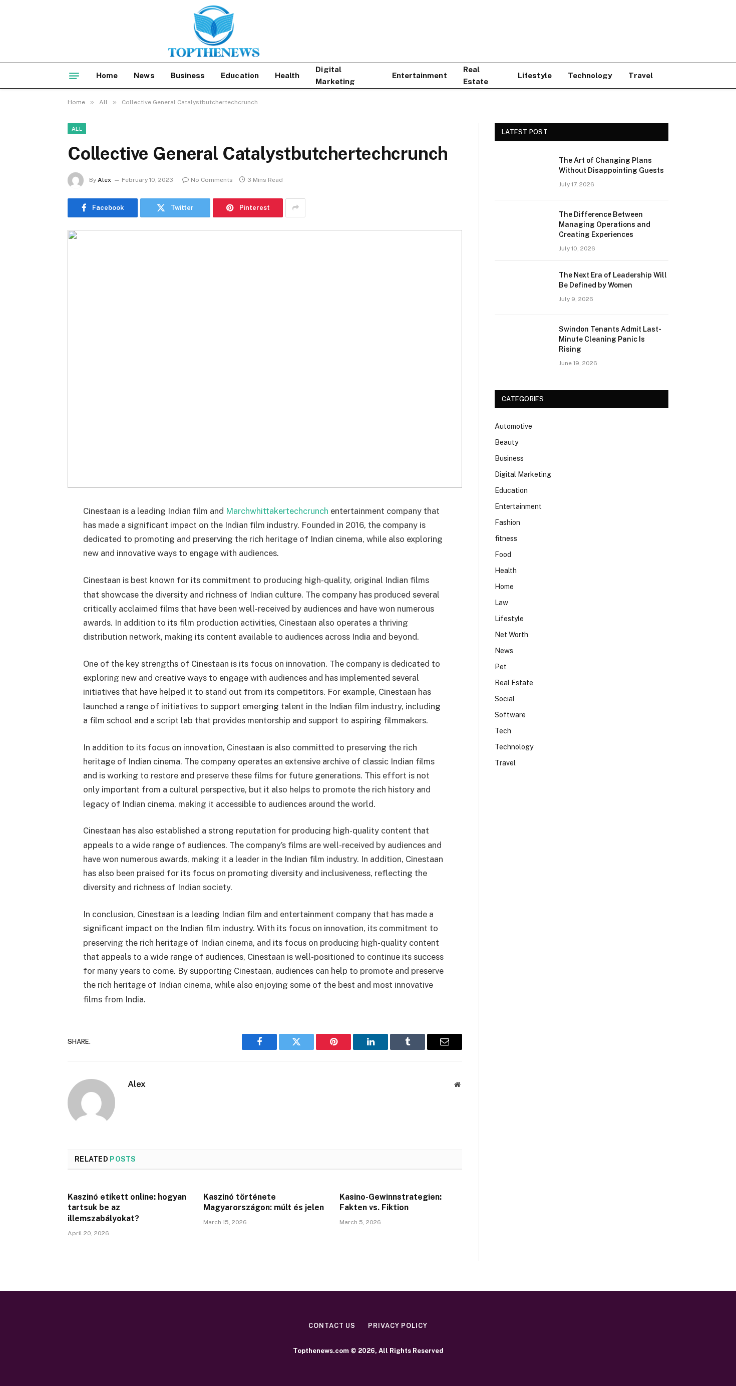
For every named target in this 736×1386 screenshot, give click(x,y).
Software (510, 715)
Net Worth (511, 635)
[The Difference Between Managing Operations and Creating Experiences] (522, 227)
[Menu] (74, 75)
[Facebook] (33, 537)
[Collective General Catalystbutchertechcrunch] (265, 359)
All (77, 129)
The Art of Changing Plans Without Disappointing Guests (611, 165)
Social (505, 699)
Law (501, 603)
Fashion (507, 522)
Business (188, 75)
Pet (501, 667)
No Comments (212, 179)
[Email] (33, 639)
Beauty (506, 442)
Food (503, 554)
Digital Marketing (335, 75)
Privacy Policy (398, 1325)
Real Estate (475, 75)
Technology (590, 75)
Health (287, 75)
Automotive (513, 426)
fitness (506, 538)
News (144, 75)
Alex (104, 179)
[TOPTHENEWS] (164, 31)
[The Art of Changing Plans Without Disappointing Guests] (522, 173)
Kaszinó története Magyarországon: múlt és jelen (263, 1202)
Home (107, 75)
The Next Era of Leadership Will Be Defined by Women (613, 280)
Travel (640, 75)
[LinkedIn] (33, 588)
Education (240, 75)
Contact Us (331, 1325)
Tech (503, 731)
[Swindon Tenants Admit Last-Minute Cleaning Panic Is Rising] (522, 342)
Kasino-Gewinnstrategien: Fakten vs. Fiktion (390, 1202)
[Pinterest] (33, 614)
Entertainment (419, 75)
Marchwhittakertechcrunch (277, 511)
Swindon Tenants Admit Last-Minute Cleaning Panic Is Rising (610, 339)
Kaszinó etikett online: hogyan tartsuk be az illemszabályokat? (127, 1208)
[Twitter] (33, 562)
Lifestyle (535, 75)
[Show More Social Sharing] (295, 207)
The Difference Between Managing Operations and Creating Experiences (604, 224)
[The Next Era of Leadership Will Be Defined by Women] (522, 288)
